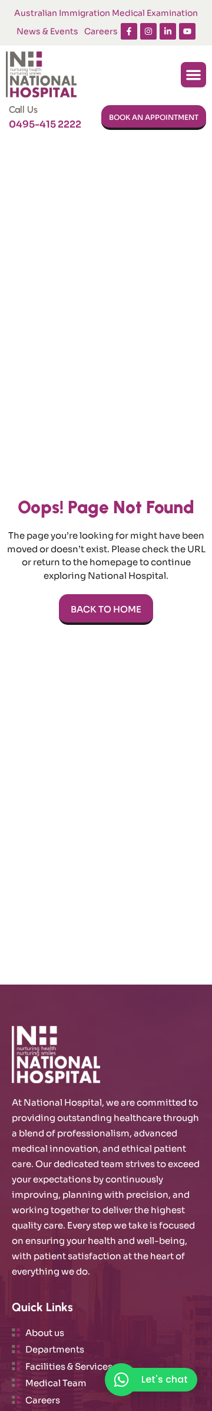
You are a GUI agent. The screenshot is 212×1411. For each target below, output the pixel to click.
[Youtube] (187, 31)
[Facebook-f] (129, 31)
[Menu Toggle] (193, 74)
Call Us (23, 109)
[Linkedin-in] (168, 31)
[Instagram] (148, 31)
